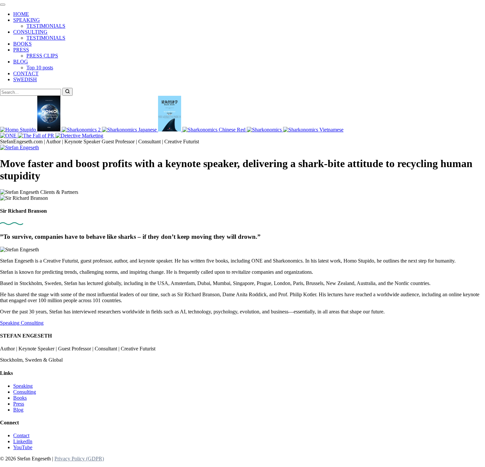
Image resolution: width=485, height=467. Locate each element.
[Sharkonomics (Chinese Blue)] (170, 129)
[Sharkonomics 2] (82, 129)
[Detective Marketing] (79, 135)
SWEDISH (25, 79)
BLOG (20, 61)
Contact (21, 435)
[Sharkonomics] (265, 129)
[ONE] (9, 135)
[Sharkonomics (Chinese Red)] (214, 129)
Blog (18, 410)
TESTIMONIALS (45, 26)
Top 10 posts (39, 67)
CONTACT (26, 73)
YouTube (22, 447)
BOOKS (22, 44)
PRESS (21, 50)
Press (18, 404)
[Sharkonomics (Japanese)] (130, 129)
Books (20, 398)
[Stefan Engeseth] (19, 147)
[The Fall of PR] (36, 135)
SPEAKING (26, 20)
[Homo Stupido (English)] (18, 129)
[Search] (67, 92)
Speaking (10, 323)
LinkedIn (22, 441)
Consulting (32, 323)
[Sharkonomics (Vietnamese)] (313, 129)
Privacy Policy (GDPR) (79, 458)
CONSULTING (30, 32)
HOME (21, 14)
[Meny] (2, 5)
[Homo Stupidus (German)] (49, 129)
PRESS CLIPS (42, 55)
